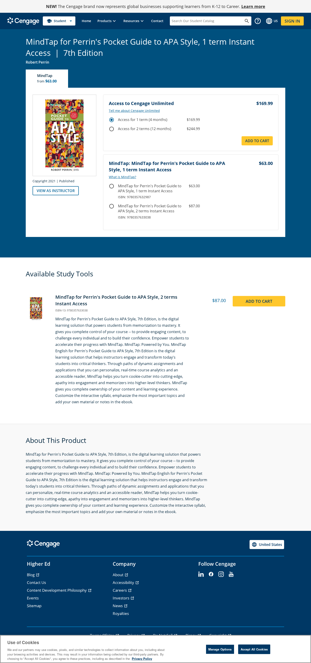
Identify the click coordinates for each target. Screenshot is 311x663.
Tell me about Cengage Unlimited (134, 111)
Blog (31, 574)
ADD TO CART (259, 301)
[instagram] (221, 574)
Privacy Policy (142, 658)
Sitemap (34, 605)
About (118, 574)
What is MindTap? (122, 177)
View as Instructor (56, 190)
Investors (121, 598)
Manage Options (220, 649)
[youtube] (231, 574)
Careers (120, 590)
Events (33, 598)
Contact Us (36, 582)
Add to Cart (257, 140)
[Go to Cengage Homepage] (23, 20)
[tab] (47, 78)
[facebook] (211, 574)
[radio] (111, 120)
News (118, 605)
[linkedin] (201, 574)
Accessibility (124, 582)
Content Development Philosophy (57, 590)
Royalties (121, 613)
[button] (107, 21)
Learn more (253, 6)
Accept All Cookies (254, 649)
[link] (86, 21)
